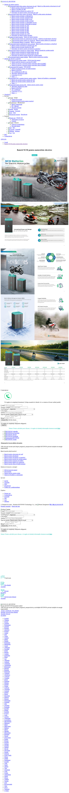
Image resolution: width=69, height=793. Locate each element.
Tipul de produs (5, 414)
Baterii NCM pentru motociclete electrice (16, 144)
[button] (34, 155)
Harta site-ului (16, 506)
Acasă (6, 142)
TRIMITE (3, 425)
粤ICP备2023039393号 (56, 504)
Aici (59, 428)
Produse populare (6, 506)
